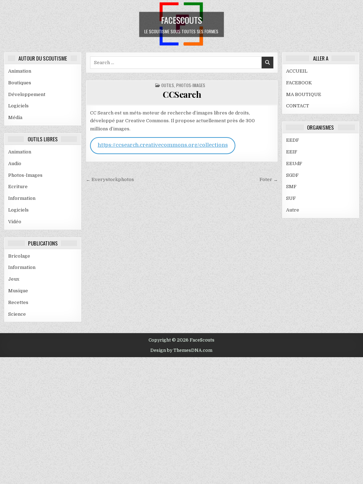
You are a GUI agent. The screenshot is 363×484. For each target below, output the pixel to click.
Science (17, 314)
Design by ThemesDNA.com (181, 350)
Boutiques (19, 82)
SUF (291, 198)
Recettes (18, 302)
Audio (14, 163)
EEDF (292, 140)
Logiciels (18, 105)
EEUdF (294, 163)
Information (21, 198)
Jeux (13, 279)
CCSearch (182, 94)
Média (15, 117)
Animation (19, 71)
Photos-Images (25, 175)
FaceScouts (181, 19)
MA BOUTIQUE (303, 94)
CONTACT (297, 105)
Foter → (268, 179)
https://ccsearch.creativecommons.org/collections (163, 145)
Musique (18, 290)
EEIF (291, 151)
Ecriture (18, 186)
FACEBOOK (299, 82)
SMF (291, 186)
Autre (292, 210)
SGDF (292, 175)
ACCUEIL (296, 71)
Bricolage (19, 256)
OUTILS (167, 85)
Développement (26, 94)
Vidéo (14, 221)
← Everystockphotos (110, 179)
